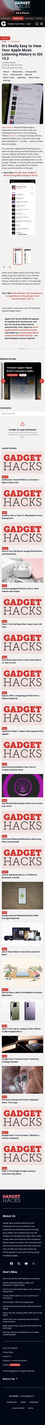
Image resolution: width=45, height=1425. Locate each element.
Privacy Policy (8, 1352)
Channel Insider (18, 1408)
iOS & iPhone (22, 13)
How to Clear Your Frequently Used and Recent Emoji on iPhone (21, 1320)
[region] (22, 213)
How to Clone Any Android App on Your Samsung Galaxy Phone (22, 1290)
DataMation (33, 1402)
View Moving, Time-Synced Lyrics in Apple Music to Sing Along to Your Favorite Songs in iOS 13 (24, 296)
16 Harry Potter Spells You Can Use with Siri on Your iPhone (21, 1297)
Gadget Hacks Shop (16, 24)
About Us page (12, 1255)
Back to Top (9, 1378)
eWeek (23, 1402)
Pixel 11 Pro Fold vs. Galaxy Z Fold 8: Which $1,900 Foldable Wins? (21, 1030)
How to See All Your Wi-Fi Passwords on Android (21, 1278)
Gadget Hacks (18, 18)
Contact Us (7, 1356)
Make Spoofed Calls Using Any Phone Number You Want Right (22, 1327)
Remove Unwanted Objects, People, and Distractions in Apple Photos (18, 1284)
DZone (30, 1408)
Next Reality (29, 18)
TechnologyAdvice (27, 1396)
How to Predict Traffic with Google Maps (18, 1302)
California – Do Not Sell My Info (15, 1360)
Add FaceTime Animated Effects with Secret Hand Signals (22, 1307)
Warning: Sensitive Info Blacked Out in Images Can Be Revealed (21, 1333)
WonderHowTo (6, 18)
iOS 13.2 (14, 135)
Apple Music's (8, 127)
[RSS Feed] (33, 1263)
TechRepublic (12, 1402)
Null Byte (39, 18)
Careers (11, 1365)
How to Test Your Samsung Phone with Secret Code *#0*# (22, 1314)
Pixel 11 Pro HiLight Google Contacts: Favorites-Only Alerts (19, 1172)
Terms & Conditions (10, 1348)
